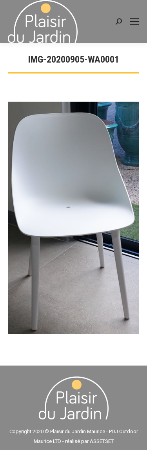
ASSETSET (102, 441)
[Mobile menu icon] (134, 21)
